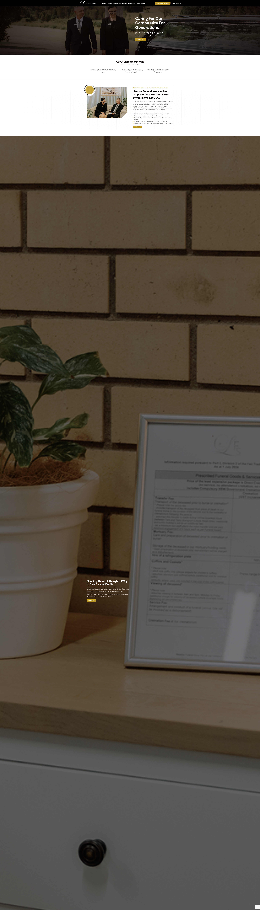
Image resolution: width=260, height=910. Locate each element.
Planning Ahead (131, 3)
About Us (104, 3)
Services (110, 3)
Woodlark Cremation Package (120, 3)
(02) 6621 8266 (177, 3)
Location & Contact (141, 3)
